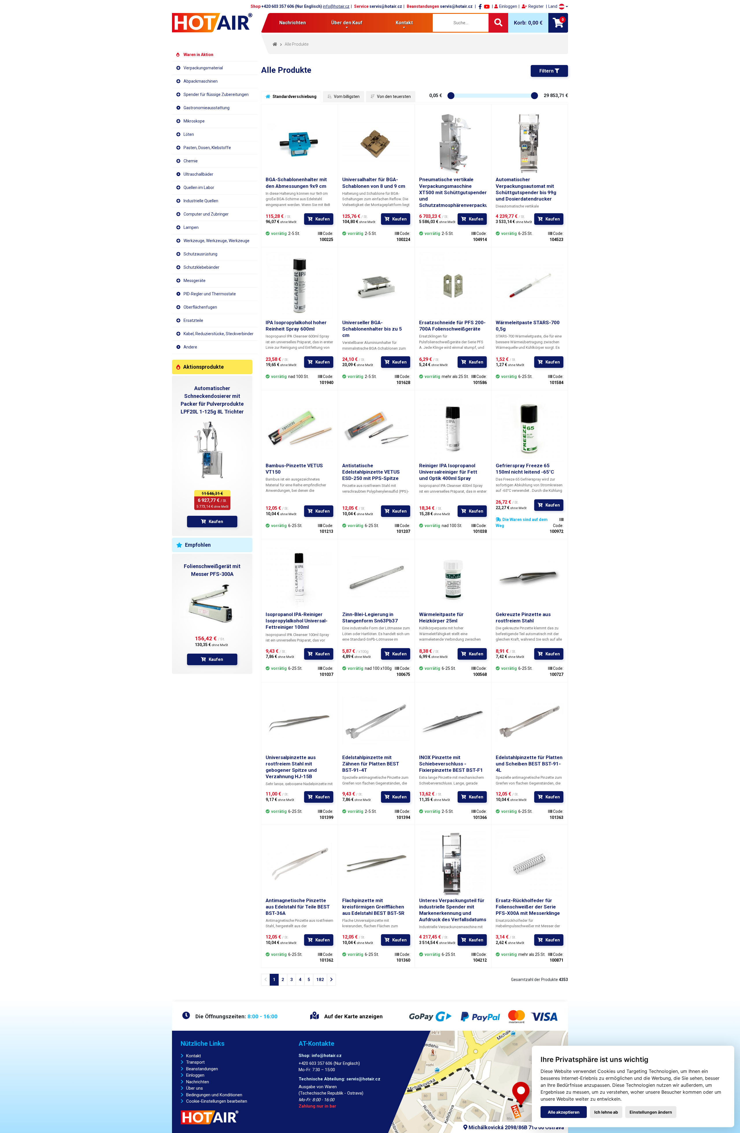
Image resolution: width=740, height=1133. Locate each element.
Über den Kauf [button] (346, 22)
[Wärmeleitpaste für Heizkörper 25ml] (453, 577)
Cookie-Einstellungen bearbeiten (216, 1101)
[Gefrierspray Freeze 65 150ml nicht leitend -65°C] (529, 428)
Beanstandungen (202, 1068)
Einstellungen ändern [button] (651, 1112)
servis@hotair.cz (385, 6)
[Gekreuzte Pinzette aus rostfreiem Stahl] (529, 577)
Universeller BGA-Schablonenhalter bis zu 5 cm (372, 329)
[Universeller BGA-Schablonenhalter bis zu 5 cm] (376, 285)
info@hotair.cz (336, 6)
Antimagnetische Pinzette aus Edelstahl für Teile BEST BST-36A (298, 907)
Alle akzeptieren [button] (564, 1112)
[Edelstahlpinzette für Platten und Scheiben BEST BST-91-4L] (529, 720)
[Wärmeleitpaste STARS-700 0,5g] (529, 285)
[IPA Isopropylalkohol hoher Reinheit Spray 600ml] (299, 285)
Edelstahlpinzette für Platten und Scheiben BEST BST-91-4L (529, 763)
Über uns (194, 1088)
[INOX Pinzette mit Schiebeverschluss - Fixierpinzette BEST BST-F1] (453, 720)
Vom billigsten (346, 96)
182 (320, 979)
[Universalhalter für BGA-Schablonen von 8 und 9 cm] (376, 142)
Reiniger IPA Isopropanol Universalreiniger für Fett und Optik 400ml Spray (448, 472)
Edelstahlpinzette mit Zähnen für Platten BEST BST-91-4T (370, 763)
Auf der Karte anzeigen (353, 1016)
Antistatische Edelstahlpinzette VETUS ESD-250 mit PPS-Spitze (371, 472)
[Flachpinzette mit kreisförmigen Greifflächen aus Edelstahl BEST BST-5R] (376, 863)
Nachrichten (292, 22)
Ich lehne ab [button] (606, 1112)
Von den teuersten (393, 96)
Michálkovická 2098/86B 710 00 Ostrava (515, 1127)
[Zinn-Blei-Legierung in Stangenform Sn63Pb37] (376, 577)
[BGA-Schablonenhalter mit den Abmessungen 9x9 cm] (299, 142)
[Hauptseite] (212, 22)
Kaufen (216, 521)
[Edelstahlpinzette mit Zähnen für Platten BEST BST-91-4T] (376, 720)
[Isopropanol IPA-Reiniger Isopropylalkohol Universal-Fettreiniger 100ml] (299, 577)
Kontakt (193, 1055)
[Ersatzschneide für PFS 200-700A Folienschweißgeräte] (453, 285)
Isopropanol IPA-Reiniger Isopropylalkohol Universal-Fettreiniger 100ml (297, 620)
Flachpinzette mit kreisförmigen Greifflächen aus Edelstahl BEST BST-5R (373, 907)
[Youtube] (487, 6)
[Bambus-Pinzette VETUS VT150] (299, 428)
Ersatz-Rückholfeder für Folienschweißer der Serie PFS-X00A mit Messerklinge (528, 907)
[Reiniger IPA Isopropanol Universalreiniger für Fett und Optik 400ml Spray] (453, 428)
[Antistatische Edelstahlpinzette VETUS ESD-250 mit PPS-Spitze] (376, 428)
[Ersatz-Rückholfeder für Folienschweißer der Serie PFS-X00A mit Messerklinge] (529, 863)
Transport (195, 1062)
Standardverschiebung (294, 96)
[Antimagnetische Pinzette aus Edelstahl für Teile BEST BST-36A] (299, 863)
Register (536, 6)
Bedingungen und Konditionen (214, 1094)
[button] (558, 6)
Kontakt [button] (404, 22)
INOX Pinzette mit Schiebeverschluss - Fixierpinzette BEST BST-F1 (451, 763)
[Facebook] (480, 6)
